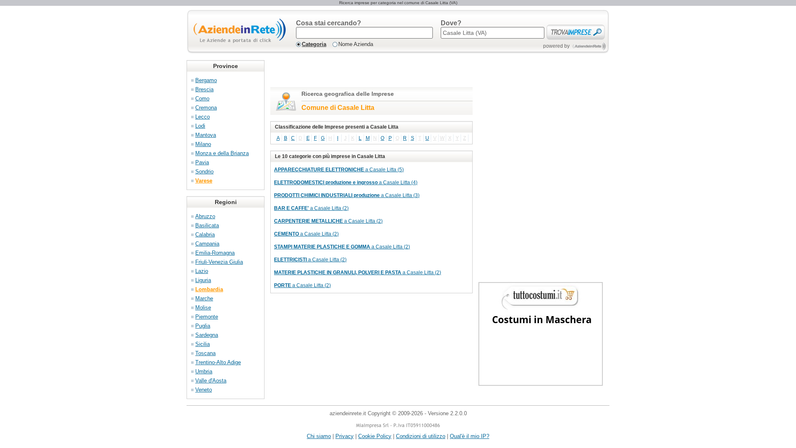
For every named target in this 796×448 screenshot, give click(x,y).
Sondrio (204, 171)
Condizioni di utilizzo (420, 436)
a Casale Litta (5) (339, 170)
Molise (203, 307)
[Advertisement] (367, 72)
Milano (203, 144)
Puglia (202, 326)
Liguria (203, 280)
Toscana (205, 353)
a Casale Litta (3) (347, 195)
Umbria (203, 371)
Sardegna (206, 335)
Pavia (202, 162)
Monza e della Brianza (222, 153)
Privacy (344, 436)
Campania (207, 244)
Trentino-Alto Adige (218, 362)
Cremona (206, 108)
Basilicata (207, 225)
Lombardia (209, 289)
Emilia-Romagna (215, 253)
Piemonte (206, 317)
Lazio (201, 271)
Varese (203, 181)
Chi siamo (319, 436)
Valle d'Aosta (210, 380)
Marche (204, 298)
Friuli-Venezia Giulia (219, 262)
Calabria (205, 234)
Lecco (202, 117)
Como (202, 98)
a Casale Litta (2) (311, 208)
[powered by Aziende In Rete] (589, 46)
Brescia (204, 89)
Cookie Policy (374, 436)
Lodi (200, 126)
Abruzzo (205, 216)
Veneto (203, 390)
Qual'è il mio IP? (469, 436)
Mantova (205, 135)
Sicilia (202, 344)
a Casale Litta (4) (345, 182)
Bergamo (206, 80)
